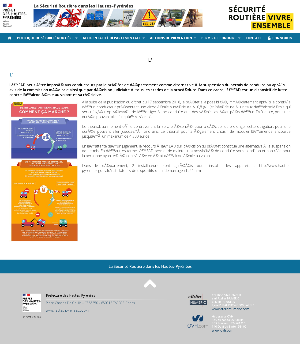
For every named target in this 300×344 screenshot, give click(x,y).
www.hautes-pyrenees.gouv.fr (68, 310)
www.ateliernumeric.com (230, 309)
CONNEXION (281, 38)
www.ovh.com (222, 330)
